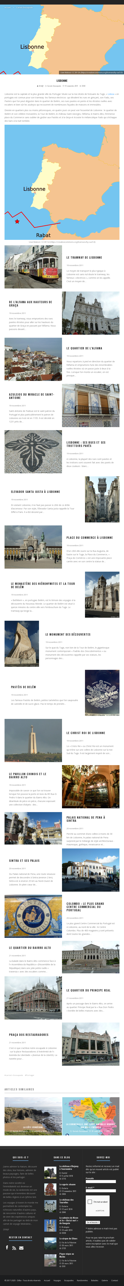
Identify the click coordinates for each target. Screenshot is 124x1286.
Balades (94, 1280)
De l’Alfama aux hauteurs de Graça (30, 303)
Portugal (30, 1075)
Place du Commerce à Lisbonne (90, 538)
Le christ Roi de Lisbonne (86, 733)
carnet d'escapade (14, 1075)
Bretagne (65, 1227)
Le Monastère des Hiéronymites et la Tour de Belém (43, 585)
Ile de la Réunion (69, 1242)
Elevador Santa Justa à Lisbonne (35, 492)
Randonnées (82, 1280)
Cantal (64, 1173)
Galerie (65, 1188)
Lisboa (111, 94)
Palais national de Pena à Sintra (86, 819)
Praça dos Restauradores (28, 1035)
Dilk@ (40, 86)
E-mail (90, 1187)
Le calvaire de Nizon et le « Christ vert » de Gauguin (68, 1220)
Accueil (47, 1280)
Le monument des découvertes (68, 634)
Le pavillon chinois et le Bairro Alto (27, 775)
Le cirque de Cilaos (68, 1238)
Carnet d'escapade (54, 86)
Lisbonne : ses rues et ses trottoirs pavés (86, 444)
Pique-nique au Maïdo (66, 1255)
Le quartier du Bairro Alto (30, 948)
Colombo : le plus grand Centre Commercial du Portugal (85, 907)
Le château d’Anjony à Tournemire (68, 1167)
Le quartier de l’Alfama (84, 348)
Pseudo (90, 1178)
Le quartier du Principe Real (89, 990)
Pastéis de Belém (23, 687)
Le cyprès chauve (67, 1184)
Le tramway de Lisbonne (84, 257)
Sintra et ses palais (24, 861)
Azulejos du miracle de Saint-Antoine (31, 396)
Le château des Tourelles (66, 1201)
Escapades (68, 1280)
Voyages (57, 1280)
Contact (114, 1280)
